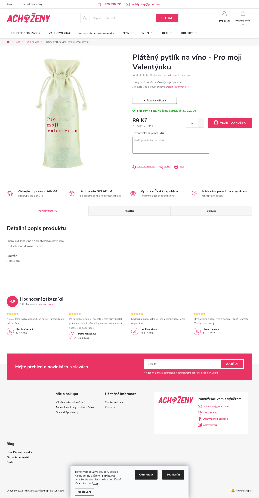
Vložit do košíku (233, 123)
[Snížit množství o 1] (201, 125)
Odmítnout (146, 475)
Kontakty (11, 4)
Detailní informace (176, 86)
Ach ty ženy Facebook (215, 418)
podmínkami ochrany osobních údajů (197, 372)
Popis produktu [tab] (47, 211)
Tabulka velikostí (114, 402)
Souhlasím (173, 475)
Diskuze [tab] (211, 211)
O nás (10, 462)
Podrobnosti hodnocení (178, 75)
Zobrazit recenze (46, 304)
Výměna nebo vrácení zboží (71, 402)
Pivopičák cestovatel (18, 457)
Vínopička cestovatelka (19, 452)
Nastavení (84, 492)
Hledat (166, 18)
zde (95, 483)
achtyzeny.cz (210, 425)
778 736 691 (210, 412)
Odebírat (232, 364)
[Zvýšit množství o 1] (201, 120)
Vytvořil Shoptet (244, 490)
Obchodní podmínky (32, 4)
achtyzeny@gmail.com (216, 406)
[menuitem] (26, 33)
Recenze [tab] (129, 211)
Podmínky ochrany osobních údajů (75, 407)
